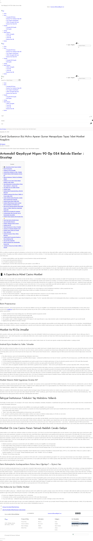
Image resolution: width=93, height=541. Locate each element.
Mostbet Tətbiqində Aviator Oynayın (11, 223)
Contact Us (40, 527)
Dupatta (5, 25)
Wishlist (39, 525)
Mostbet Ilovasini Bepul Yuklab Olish (11, 201)
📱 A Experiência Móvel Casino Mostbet (12, 167)
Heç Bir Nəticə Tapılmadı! (9, 240)
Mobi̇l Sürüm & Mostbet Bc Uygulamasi (12, 211)
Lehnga (5, 30)
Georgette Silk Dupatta (11, 27)
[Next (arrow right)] (1, 540)
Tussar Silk (8, 36)
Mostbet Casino (7, 189)
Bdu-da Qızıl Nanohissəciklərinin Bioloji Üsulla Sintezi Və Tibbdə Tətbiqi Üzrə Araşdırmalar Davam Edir (13, 208)
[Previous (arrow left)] (0, 540)
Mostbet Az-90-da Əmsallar (9, 170)
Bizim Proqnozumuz (8, 168)
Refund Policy (23, 527)
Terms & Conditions (25, 523)
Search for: (3, 80)
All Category (4, 129)
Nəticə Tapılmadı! (7, 232)
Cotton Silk (8, 37)
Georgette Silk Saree (10, 17)
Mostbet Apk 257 (7, 225)
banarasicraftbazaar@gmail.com (57, 7)
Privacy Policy (23, 521)
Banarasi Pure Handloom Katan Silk (13, 18)
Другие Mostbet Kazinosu (9, 222)
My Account (40, 523)
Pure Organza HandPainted (12, 20)
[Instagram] (78, 513)
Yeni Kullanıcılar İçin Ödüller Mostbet (11, 187)
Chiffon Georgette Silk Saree (12, 22)
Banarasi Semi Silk (10, 39)
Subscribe (80, 523)
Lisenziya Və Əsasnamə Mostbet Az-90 (12, 228)
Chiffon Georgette (10, 34)
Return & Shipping (24, 525)
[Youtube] (79, 513)
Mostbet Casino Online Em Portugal (11, 230)
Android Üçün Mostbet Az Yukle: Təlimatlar (13, 172)
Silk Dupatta (8, 29)
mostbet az (9, 309)
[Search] (19, 80)
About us (39, 521)
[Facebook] (76, 513)
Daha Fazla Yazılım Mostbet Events (11, 220)
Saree (5, 15)
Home (5, 13)
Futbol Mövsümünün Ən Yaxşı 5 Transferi (12, 227)
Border (5, 41)
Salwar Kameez (7, 32)
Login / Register (71, 44)
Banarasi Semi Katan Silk (11, 24)
